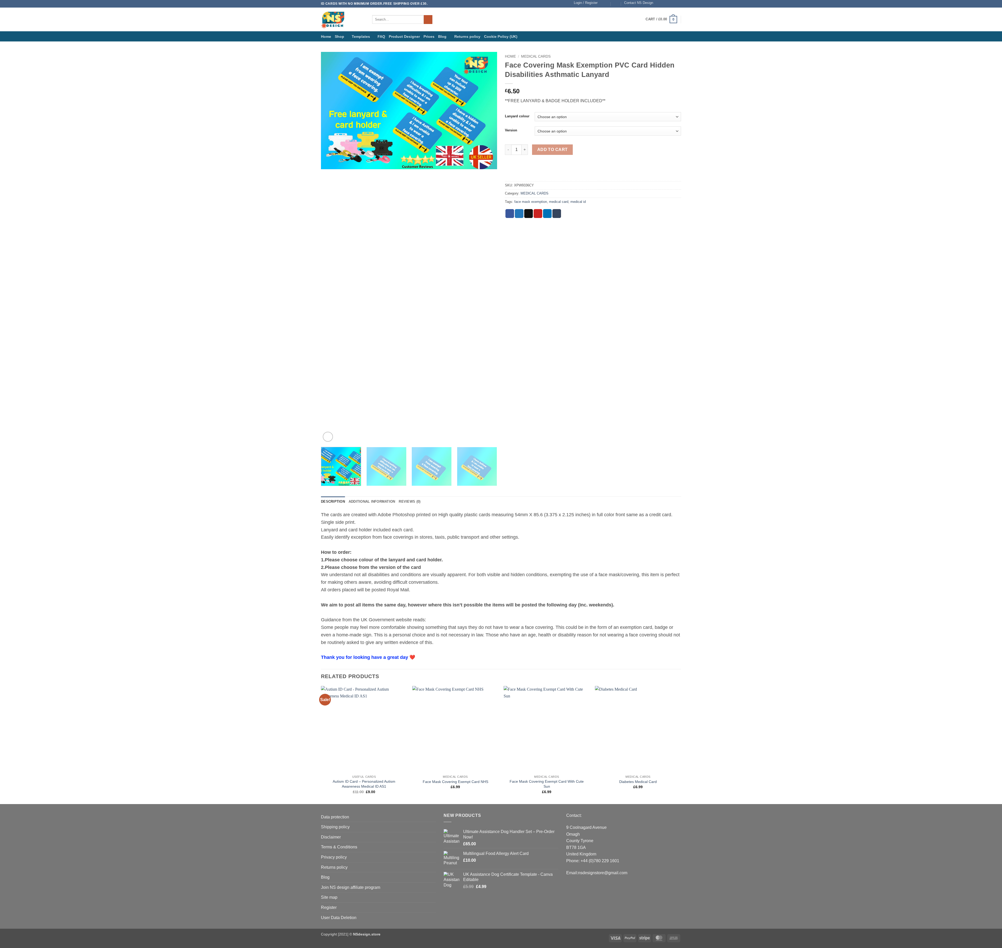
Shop (339, 36)
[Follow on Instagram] (663, 3)
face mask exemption (530, 202)
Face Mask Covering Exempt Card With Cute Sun (547, 783)
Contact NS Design (638, 3)
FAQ (381, 36)
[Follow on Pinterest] (678, 3)
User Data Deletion (338, 917)
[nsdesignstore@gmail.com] (606, 4)
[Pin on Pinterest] (538, 213)
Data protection (335, 817)
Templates (361, 36)
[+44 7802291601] (616, 4)
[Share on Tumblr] (556, 213)
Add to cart (552, 149)
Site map (329, 897)
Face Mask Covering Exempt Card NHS (455, 782)
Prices (429, 36)
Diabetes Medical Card (638, 782)
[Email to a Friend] (528, 213)
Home (326, 36)
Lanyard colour (517, 116)
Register (329, 907)
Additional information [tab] (372, 501)
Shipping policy (335, 827)
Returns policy (467, 36)
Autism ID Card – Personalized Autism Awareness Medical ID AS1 (364, 783)
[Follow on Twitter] (668, 3)
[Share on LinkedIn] (547, 213)
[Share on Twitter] (519, 213)
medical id (578, 202)
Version (511, 130)
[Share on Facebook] (509, 213)
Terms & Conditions (339, 847)
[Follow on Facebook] (658, 3)
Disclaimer (331, 837)
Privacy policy (334, 857)
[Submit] (428, 19)
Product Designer (404, 36)
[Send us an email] (673, 3)
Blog (442, 36)
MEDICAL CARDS (536, 56)
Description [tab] (333, 501)
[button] (586, 3)
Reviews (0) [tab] (409, 501)
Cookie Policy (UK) (500, 36)
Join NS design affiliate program (350, 887)
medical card (558, 202)
